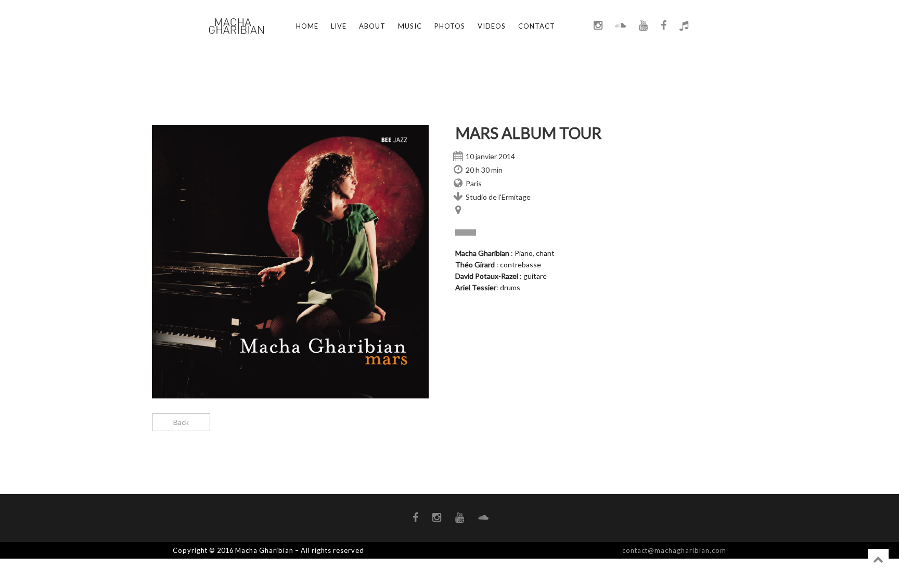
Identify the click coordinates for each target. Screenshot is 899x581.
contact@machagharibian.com (674, 550)
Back (181, 422)
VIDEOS (492, 26)
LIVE (338, 26)
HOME (307, 26)
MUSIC (410, 26)
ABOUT (372, 26)
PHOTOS (449, 26)
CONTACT (536, 26)
